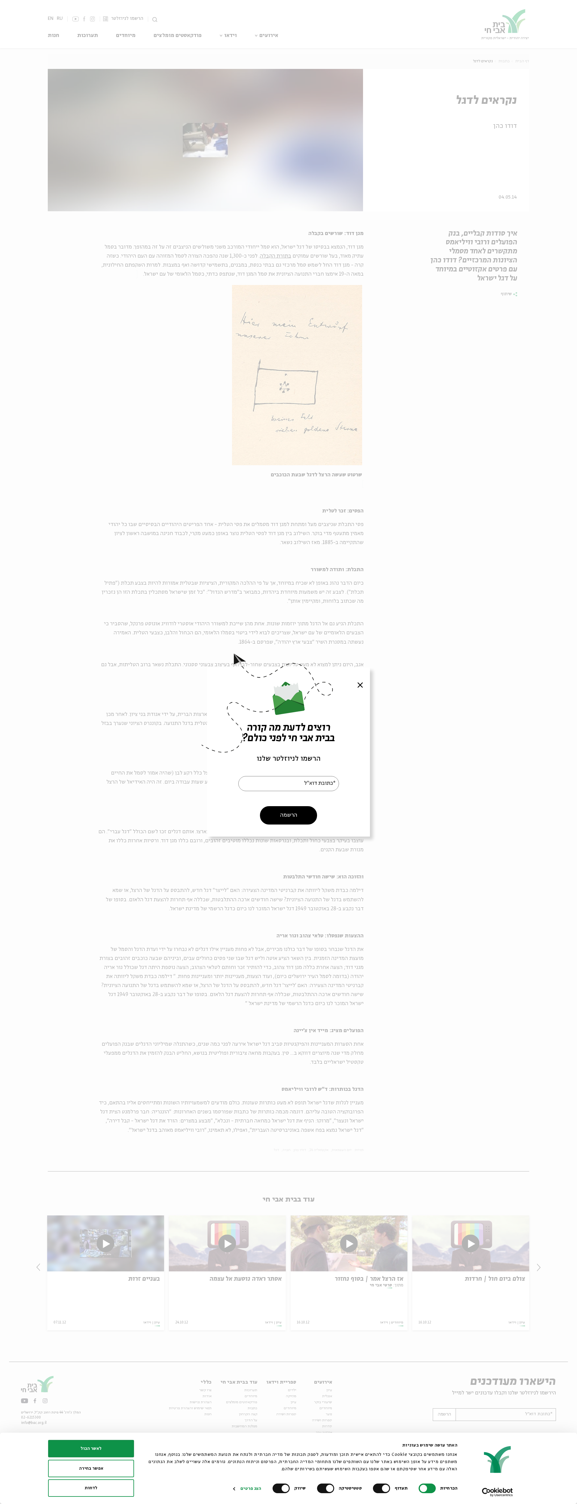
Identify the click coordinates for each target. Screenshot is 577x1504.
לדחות (91, 1488)
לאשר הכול (91, 1449)
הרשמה (288, 815)
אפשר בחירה (91, 1468)
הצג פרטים (250, 1489)
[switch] (382, 1488)
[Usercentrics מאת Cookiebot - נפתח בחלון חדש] (497, 1492)
